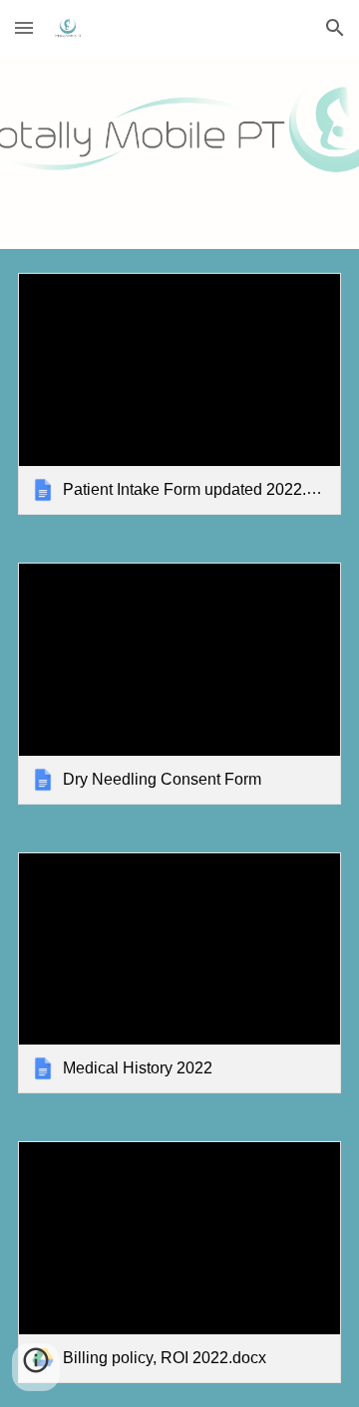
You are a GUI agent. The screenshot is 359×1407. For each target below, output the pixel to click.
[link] (179, 394)
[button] (24, 27)
